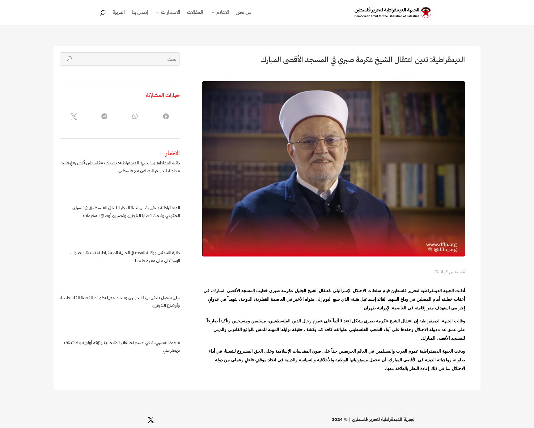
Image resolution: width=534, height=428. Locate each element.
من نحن (244, 13)
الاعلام (222, 13)
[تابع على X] (150, 420)
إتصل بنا (140, 13)
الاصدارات (170, 13)
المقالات (195, 13)
